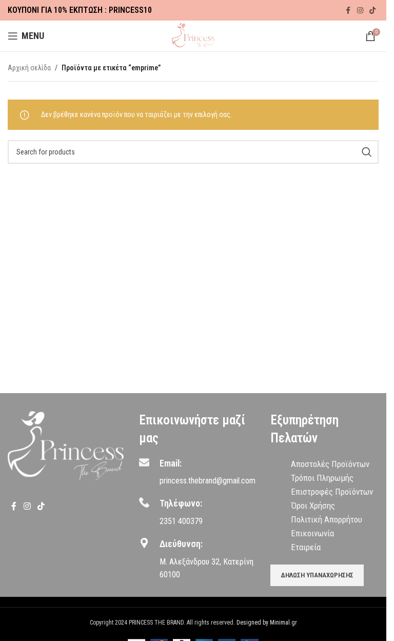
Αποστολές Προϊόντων (330, 464)
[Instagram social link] (360, 10)
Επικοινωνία (312, 533)
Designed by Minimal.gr (267, 622)
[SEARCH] (367, 152)
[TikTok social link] (372, 10)
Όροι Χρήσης (313, 505)
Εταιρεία (306, 547)
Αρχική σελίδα (29, 68)
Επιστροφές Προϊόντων (332, 492)
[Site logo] (193, 35)
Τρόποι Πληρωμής (322, 478)
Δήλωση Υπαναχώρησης (317, 575)
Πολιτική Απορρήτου (326, 519)
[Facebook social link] (348, 10)
